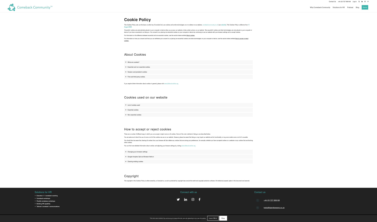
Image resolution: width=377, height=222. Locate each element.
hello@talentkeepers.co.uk (274, 207)
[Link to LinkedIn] (362, 1)
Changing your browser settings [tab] (137, 152)
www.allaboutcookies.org (171, 83)
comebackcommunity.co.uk (210, 25)
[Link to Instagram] (365, 1)
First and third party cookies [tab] (136, 77)
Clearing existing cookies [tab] (135, 161)
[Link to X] (359, 1)
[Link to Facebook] (367, 1)
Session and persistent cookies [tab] (137, 72)
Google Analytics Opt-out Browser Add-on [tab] (141, 157)
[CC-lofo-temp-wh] (30, 7)
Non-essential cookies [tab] (134, 115)
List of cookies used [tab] (134, 105)
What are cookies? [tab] (133, 62)
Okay (223, 218)
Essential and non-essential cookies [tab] (139, 67)
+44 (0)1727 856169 (272, 200)
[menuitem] (332, 1)
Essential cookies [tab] (133, 110)
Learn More (213, 218)
